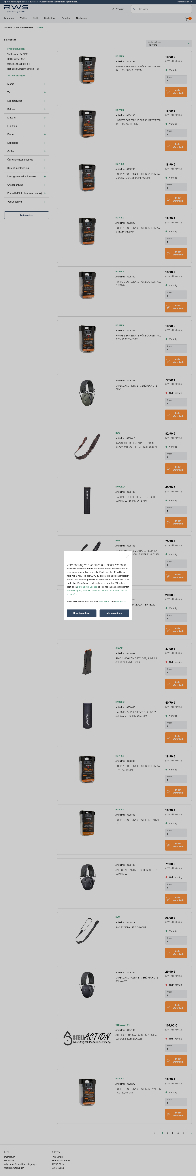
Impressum (120, 601)
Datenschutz (104, 601)
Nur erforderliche (81, 613)
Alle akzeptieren (114, 613)
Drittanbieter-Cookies (87, 587)
